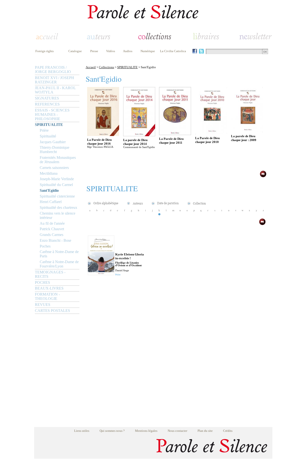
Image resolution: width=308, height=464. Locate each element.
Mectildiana (49, 173)
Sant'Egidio (49, 190)
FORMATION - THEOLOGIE (47, 296)
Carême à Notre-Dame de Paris (59, 254)
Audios (127, 51)
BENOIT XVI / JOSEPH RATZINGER (54, 80)
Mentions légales (146, 431)
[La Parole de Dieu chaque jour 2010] (211, 133)
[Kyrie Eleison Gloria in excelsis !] (101, 274)
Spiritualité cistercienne (57, 196)
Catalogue (75, 51)
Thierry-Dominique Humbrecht (54, 149)
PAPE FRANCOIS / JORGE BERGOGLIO (53, 69)
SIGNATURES (47, 98)
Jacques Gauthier (53, 142)
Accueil (91, 67)
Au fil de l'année (52, 223)
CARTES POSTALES (52, 311)
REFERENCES (47, 104)
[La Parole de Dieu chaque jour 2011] (175, 134)
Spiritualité (48, 136)
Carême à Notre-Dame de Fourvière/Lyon (59, 264)
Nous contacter (177, 431)
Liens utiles (81, 431)
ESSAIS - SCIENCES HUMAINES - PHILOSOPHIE (52, 114)
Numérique (148, 51)
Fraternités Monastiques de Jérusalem (58, 159)
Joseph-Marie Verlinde (57, 179)
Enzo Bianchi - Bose (55, 240)
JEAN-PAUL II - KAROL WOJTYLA (55, 90)
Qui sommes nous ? (112, 431)
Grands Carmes (51, 235)
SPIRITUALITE (49, 125)
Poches (45, 246)
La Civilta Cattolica (173, 51)
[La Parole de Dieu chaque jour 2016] (103, 135)
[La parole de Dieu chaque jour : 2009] (247, 131)
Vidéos (110, 51)
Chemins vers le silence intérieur (57, 215)
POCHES (42, 282)
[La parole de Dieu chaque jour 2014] (139, 135)
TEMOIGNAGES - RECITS (50, 274)
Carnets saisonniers (54, 168)
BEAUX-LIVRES (49, 288)
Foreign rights (44, 51)
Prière (44, 130)
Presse (94, 51)
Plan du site (205, 431)
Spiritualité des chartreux (58, 207)
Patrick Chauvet (52, 229)
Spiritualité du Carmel (56, 185)
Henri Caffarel (51, 202)
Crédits (227, 431)
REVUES (42, 305)
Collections (106, 67)
